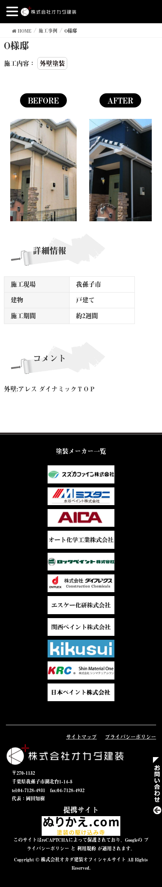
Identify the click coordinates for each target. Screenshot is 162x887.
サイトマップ (81, 737)
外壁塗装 (52, 63)
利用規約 (86, 848)
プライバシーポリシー (130, 737)
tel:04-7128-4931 (28, 790)
